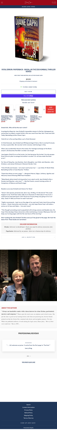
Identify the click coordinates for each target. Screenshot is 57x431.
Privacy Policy (28, 410)
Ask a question (28, 237)
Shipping (22, 81)
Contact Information (28, 407)
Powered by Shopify (28, 427)
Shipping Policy (28, 415)
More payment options (28, 100)
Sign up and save (28, 423)
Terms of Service (28, 418)
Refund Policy (28, 412)
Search (28, 404)
